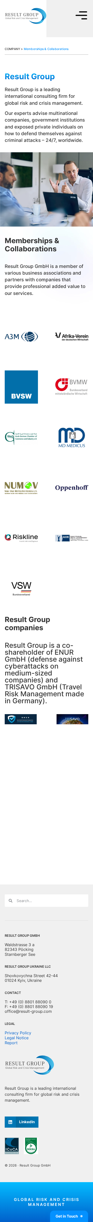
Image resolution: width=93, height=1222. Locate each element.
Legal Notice (17, 1037)
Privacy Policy (18, 1032)
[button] (22, 1122)
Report (11, 1042)
